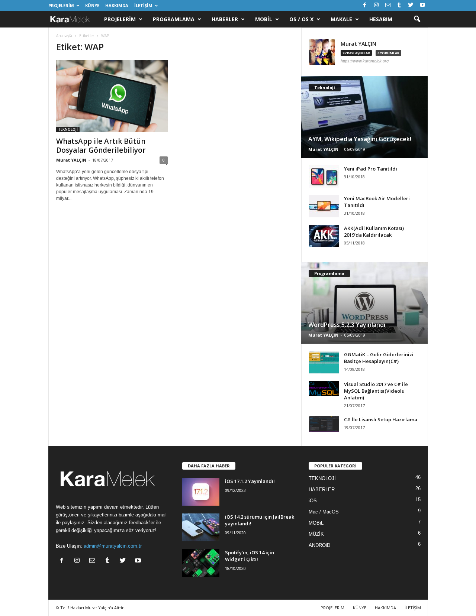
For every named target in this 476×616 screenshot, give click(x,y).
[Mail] (387, 5)
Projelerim (120, 19)
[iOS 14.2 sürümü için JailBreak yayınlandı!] (200, 527)
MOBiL (316, 523)
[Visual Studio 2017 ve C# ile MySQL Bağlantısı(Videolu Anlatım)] (324, 388)
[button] (417, 19)
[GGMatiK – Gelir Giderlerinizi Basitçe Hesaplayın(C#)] (324, 362)
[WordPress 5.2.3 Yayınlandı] (364, 303)
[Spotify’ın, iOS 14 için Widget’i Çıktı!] (200, 563)
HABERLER (322, 489)
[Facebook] (364, 5)
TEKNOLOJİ (68, 129)
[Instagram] (376, 5)
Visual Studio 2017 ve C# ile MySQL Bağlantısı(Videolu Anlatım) (376, 391)
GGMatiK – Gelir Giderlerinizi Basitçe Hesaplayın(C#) (379, 357)
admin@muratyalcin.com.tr (113, 546)
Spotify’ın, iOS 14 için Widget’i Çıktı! (249, 555)
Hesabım (380, 19)
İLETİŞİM (143, 5)
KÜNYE (92, 5)
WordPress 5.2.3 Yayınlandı (346, 325)
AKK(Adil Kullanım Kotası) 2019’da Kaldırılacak (374, 231)
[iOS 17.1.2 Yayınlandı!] (200, 492)
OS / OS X (301, 19)
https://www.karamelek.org (365, 61)
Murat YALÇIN (71, 160)
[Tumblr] (399, 5)
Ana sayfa (64, 35)
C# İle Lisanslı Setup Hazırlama (380, 419)
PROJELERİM (61, 5)
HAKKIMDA (116, 5)
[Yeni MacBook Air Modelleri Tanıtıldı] (324, 206)
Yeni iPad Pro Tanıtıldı (370, 168)
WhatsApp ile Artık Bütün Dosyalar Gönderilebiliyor (101, 145)
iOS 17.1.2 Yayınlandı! (250, 481)
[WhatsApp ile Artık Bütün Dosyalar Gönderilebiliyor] (112, 96)
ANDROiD (319, 545)
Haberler (225, 19)
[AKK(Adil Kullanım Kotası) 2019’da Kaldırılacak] (324, 236)
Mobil (263, 19)
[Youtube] (422, 5)
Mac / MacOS (324, 512)
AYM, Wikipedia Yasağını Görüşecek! (359, 139)
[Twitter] (410, 5)
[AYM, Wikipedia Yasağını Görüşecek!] (364, 117)
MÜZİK (316, 534)
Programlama (173, 19)
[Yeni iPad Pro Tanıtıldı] (324, 176)
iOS (313, 500)
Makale (341, 19)
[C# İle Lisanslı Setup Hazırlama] (324, 424)
